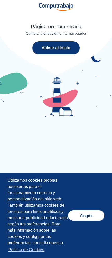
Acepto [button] (86, 215)
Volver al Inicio (56, 48)
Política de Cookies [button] (26, 250)
